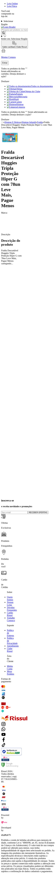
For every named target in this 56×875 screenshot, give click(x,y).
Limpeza (21, 107)
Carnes (19, 102)
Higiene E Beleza (12, 122)
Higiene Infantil (29, 122)
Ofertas (19, 89)
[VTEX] (4, 823)
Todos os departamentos (42, 86)
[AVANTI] (6, 835)
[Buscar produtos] (3, 33)
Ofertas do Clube (32, 91)
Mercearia (22, 96)
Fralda (40, 122)
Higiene (20, 104)
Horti (16, 99)
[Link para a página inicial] (2, 122)
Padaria (19, 94)
